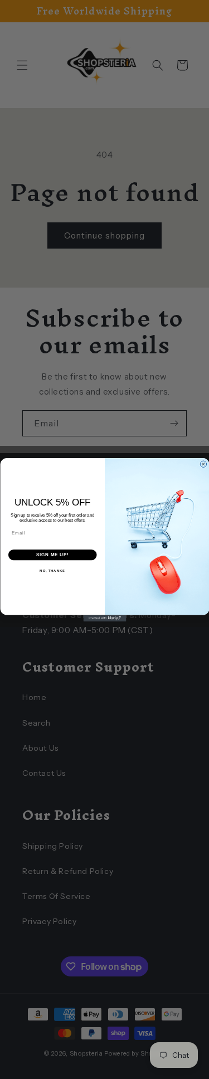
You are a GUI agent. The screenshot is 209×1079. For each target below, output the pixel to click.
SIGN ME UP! (52, 554)
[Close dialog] (203, 463)
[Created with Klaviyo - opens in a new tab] (104, 618)
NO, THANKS (52, 571)
